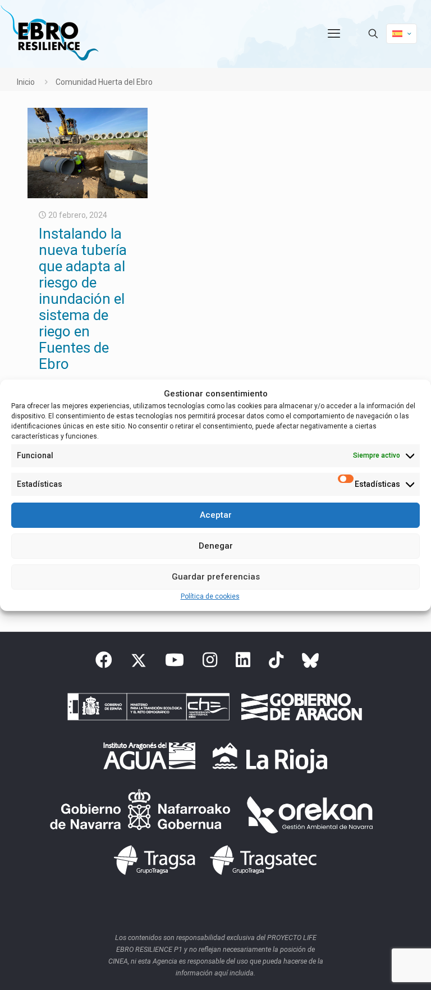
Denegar (216, 546)
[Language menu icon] (401, 34)
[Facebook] (103, 663)
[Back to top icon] (377, 967)
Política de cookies (210, 596)
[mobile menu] (333, 33)
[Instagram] (210, 663)
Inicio (26, 81)
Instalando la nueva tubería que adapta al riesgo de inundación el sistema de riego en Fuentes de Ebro (83, 298)
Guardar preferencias (216, 577)
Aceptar (216, 515)
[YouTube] (174, 663)
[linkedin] (243, 663)
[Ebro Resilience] (49, 33)
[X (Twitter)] (138, 663)
